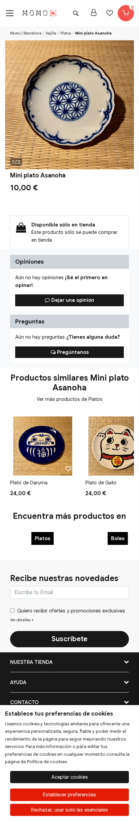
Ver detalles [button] (22, 620)
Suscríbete (69, 638)
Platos (42, 538)
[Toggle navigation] (10, 13)
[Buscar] (75, 13)
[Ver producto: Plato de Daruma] (42, 446)
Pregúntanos (72, 352)
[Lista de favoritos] (110, 13)
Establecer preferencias (69, 795)
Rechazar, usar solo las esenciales (69, 810)
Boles (117, 538)
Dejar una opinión (72, 300)
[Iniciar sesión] (93, 13)
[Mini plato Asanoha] (69, 104)
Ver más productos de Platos (70, 399)
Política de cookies (47, 762)
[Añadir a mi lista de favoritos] (68, 468)
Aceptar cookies (69, 777)
